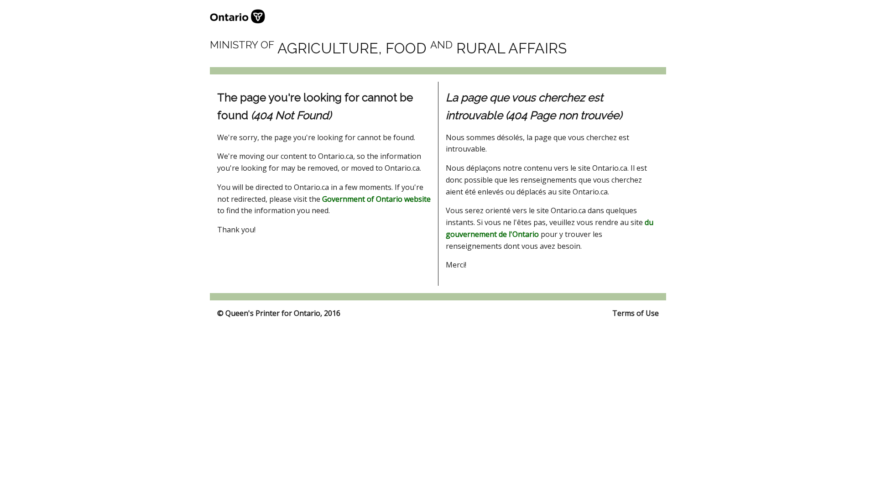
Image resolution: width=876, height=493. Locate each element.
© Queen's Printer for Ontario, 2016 (278, 313)
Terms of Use (635, 313)
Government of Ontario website (376, 199)
